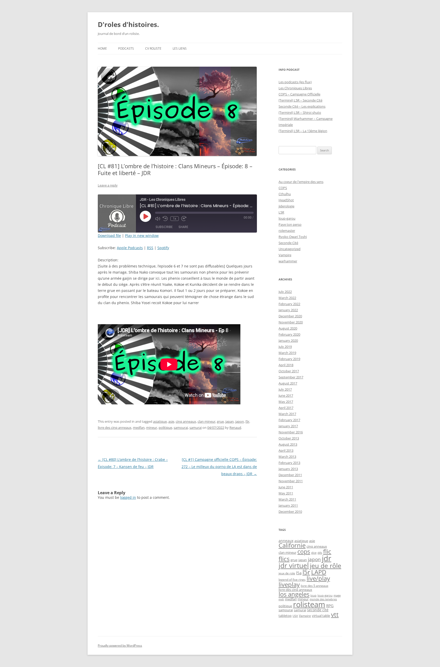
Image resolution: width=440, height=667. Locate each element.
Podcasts (126, 48)
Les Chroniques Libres (295, 88)
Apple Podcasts (130, 247)
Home (102, 48)
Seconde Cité (288, 242)
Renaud (235, 427)
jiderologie (286, 206)
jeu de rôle (325, 565)
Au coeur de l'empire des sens (301, 181)
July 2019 (285, 346)
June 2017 (286, 395)
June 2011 (286, 487)
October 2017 (289, 371)
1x (174, 218)
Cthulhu (285, 194)
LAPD (318, 572)
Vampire (285, 255)
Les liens (180, 48)
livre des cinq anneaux (114, 427)
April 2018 (286, 365)
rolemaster (287, 230)
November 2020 (291, 322)
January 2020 (288, 340)
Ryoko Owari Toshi (293, 236)
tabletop (285, 615)
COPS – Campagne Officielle (299, 94)
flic (327, 551)
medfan (139, 427)
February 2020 (289, 334)
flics (284, 559)
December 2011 (290, 475)
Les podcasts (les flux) (295, 82)
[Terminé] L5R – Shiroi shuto (300, 112)
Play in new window (142, 235)
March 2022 (287, 297)
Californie (292, 545)
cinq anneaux (186, 421)
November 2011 (291, 481)
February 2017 (289, 420)
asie (171, 421)
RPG (330, 605)
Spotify (163, 247)
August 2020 (288, 328)
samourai (181, 427)
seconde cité (317, 609)
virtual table (321, 615)
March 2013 (287, 456)
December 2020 (290, 316)
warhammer (288, 261)
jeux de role (287, 573)
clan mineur (206, 421)
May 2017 (286, 401)
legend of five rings (292, 579)
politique (165, 427)
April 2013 (286, 450)
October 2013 (289, 438)
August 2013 (288, 444)
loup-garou (287, 218)
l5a (298, 572)
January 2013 (288, 468)
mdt (281, 599)
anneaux (286, 540)
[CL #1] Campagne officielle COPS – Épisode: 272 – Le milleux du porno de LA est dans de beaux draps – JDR (219, 466)
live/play (318, 578)
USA (295, 616)
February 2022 (289, 304)
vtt (335, 615)
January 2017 (288, 426)
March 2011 (287, 499)
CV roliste (153, 48)
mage (337, 595)
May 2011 (286, 493)
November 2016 (291, 432)
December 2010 (290, 511)
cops (303, 552)
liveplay (289, 584)
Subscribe (164, 227)
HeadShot (286, 200)
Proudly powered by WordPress (120, 645)
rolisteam (309, 604)
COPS (283, 188)
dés (320, 553)
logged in (128, 497)
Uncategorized (289, 249)
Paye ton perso (290, 224)
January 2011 (288, 505)
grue (220, 421)
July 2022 (285, 291)
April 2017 (286, 407)
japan (229, 421)
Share (183, 227)
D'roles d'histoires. (128, 24)
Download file (109, 235)
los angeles (294, 594)
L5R (281, 212)
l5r (247, 421)
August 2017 (288, 383)
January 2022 (288, 310)
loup (313, 595)
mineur (151, 427)
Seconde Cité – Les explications (302, 106)
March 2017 (287, 413)
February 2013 (289, 462)
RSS (150, 247)
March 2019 (287, 352)
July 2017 (285, 389)
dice (314, 553)
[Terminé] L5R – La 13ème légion (303, 131)
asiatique (160, 421)
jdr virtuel (294, 565)
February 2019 (289, 359)
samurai (195, 427)
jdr (326, 558)
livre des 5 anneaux (314, 586)
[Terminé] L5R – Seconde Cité (300, 100)
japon (239, 421)
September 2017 (291, 377)
